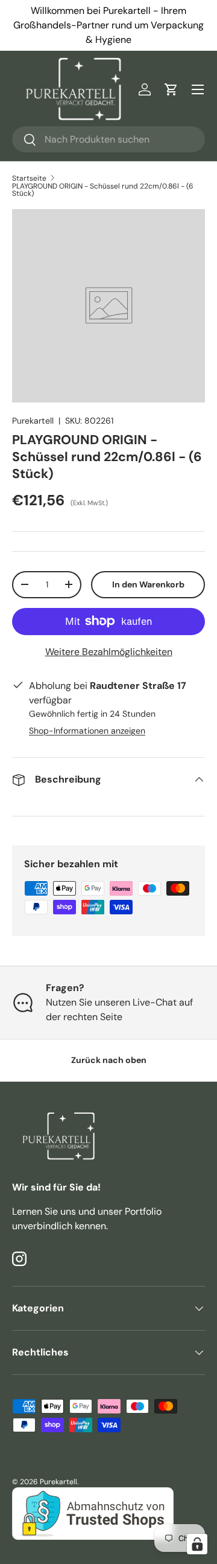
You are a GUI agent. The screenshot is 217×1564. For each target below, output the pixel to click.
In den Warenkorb (148, 584)
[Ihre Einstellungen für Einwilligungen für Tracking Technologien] (197, 1544)
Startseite (29, 178)
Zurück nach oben (108, 1060)
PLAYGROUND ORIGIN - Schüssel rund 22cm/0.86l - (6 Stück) (102, 190)
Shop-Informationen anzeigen (87, 730)
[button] (171, 89)
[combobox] (108, 139)
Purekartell (33, 420)
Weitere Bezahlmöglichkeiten (108, 651)
